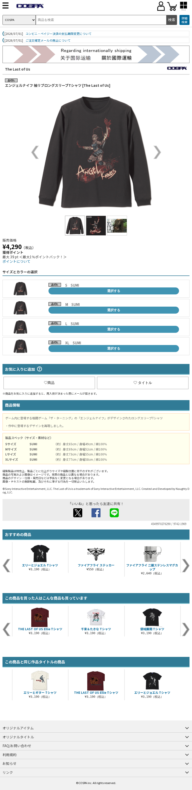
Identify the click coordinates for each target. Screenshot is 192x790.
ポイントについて (16, 261)
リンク (7, 772)
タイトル (145, 383)
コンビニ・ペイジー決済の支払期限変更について (59, 34)
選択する (113, 291)
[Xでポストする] (77, 515)
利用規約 (9, 754)
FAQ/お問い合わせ (16, 745)
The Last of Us (17, 69)
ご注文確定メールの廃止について (48, 40)
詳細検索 (185, 20)
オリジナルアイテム (18, 727)
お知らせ (9, 763)
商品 (51, 383)
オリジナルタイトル (18, 736)
